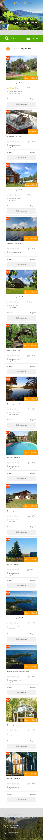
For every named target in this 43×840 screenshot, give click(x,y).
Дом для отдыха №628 (13, 564)
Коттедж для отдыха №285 (15, 190)
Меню (35, 38)
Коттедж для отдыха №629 (15, 618)
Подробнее (33, 99)
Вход (17, 3)
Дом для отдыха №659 (13, 725)
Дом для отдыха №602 (13, 404)
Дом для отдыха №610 (13, 511)
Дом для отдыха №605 (13, 457)
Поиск (13, 38)
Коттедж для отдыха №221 (15, 83)
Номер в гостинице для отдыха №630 (18, 671)
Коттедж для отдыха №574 (15, 297)
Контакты (29, 2)
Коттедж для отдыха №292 (15, 243)
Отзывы (9, 99)
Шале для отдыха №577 (14, 350)
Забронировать (21, 104)
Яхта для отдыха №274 (14, 136)
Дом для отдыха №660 (13, 778)
